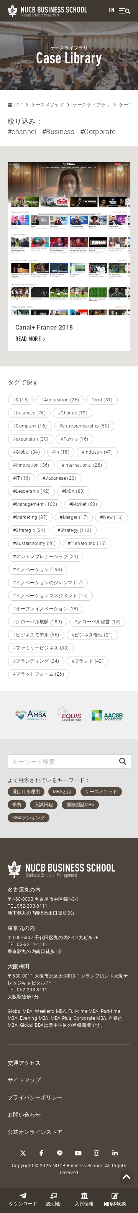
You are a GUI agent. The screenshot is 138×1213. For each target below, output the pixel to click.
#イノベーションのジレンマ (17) (48, 582)
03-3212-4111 (32, 944)
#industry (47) (97, 452)
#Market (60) (83, 504)
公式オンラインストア (35, 1132)
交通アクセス (24, 1063)
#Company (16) (30, 426)
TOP (17, 105)
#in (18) (60, 452)
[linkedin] (115, 1153)
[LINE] (60, 1153)
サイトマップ (24, 1080)
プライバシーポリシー (35, 1097)
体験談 (115, 1204)
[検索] (123, 761)
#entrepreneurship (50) (84, 426)
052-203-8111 (32, 906)
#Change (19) (72, 413)
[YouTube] (78, 1153)
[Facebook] (41, 1153)
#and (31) (101, 400)
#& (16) (21, 400)
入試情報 (84, 1204)
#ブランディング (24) (36, 661)
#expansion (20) (30, 439)
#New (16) (111, 517)
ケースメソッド (47, 105)
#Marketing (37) (30, 517)
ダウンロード (23, 1204)
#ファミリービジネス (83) (41, 648)
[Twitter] (23, 1153)
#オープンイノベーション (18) (45, 608)
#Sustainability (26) (34, 543)
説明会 (53, 1204)
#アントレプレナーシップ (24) (45, 556)
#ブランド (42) (88, 661)
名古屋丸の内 (24, 890)
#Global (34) (26, 452)
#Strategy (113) (74, 530)
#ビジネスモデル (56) (36, 635)
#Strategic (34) (29, 530)
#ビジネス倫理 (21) (92, 635)
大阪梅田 (19, 966)
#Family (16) (74, 439)
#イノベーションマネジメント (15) (50, 595)
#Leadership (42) (31, 491)
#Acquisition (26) (60, 400)
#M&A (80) (73, 491)
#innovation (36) (31, 465)
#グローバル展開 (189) (37, 622)
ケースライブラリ (91, 105)
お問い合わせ (24, 1115)
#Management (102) (35, 504)
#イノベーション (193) (37, 569)
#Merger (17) (74, 517)
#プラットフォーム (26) (38, 674)
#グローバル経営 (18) (97, 622)
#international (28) (82, 465)
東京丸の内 (21, 928)
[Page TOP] (126, 1177)
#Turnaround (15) (87, 543)
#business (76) (29, 413)
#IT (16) (21, 478)
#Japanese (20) (59, 478)
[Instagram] (96, 1153)
